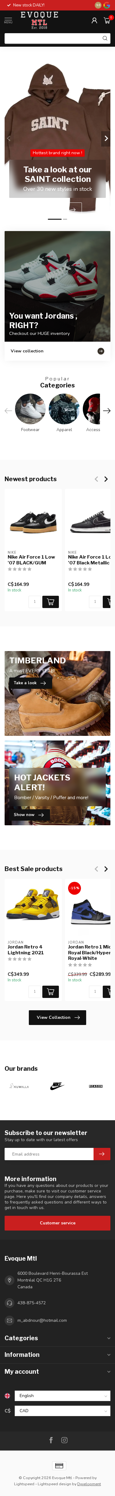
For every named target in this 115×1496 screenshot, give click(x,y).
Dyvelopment (89, 1483)
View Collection (54, 1017)
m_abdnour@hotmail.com (42, 1320)
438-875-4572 (31, 1303)
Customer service (57, 1223)
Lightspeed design (54, 1483)
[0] (107, 20)
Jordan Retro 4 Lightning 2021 (26, 949)
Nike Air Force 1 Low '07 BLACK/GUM (31, 560)
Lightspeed (24, 1483)
